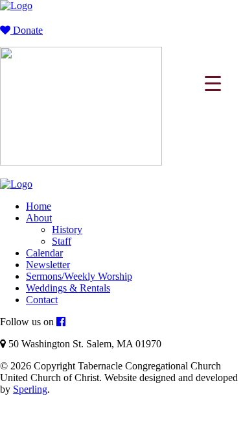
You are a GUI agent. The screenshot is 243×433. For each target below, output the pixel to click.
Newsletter (48, 264)
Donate (26, 30)
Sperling (30, 389)
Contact (42, 299)
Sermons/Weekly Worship (79, 276)
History (67, 229)
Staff (61, 241)
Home (38, 206)
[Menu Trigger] (213, 83)
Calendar (44, 252)
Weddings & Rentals (68, 287)
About (39, 217)
